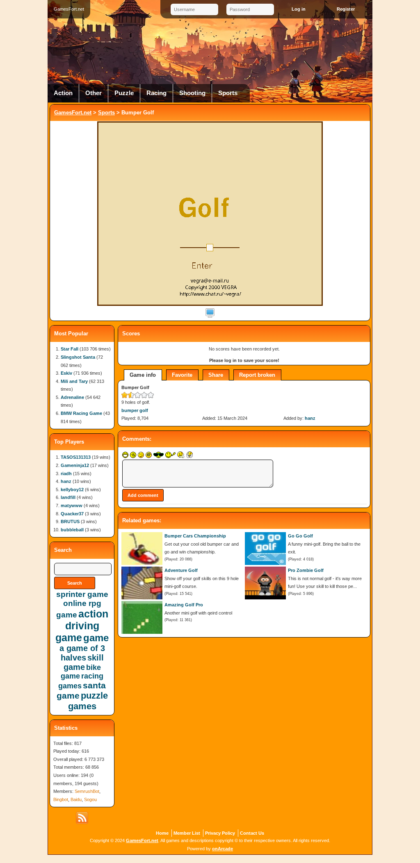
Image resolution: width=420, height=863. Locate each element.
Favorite (182, 375)
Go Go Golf (300, 535)
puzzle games (88, 700)
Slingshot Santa (78, 357)
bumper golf (134, 410)
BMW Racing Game (81, 413)
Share (215, 375)
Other (93, 93)
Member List (186, 833)
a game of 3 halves (82, 653)
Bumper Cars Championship (195, 535)
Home (162, 833)
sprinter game (82, 594)
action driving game (81, 625)
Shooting (192, 93)
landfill (68, 497)
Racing (156, 93)
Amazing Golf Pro (183, 604)
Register (346, 9)
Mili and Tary (74, 381)
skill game (84, 662)
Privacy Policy (220, 833)
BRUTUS (70, 521)
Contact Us (252, 833)
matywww (71, 505)
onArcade (222, 848)
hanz (310, 418)
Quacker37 (72, 513)
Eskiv (66, 373)
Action (63, 93)
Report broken (257, 375)
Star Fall (69, 348)
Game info (143, 375)
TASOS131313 (76, 457)
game (96, 637)
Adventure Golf (181, 570)
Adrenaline (72, 397)
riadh (66, 473)
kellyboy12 (72, 489)
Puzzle (124, 93)
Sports (227, 93)
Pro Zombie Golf (306, 570)
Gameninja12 (75, 465)
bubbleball (72, 529)
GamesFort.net (72, 112)
